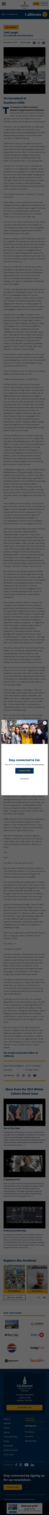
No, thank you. (24, 778)
